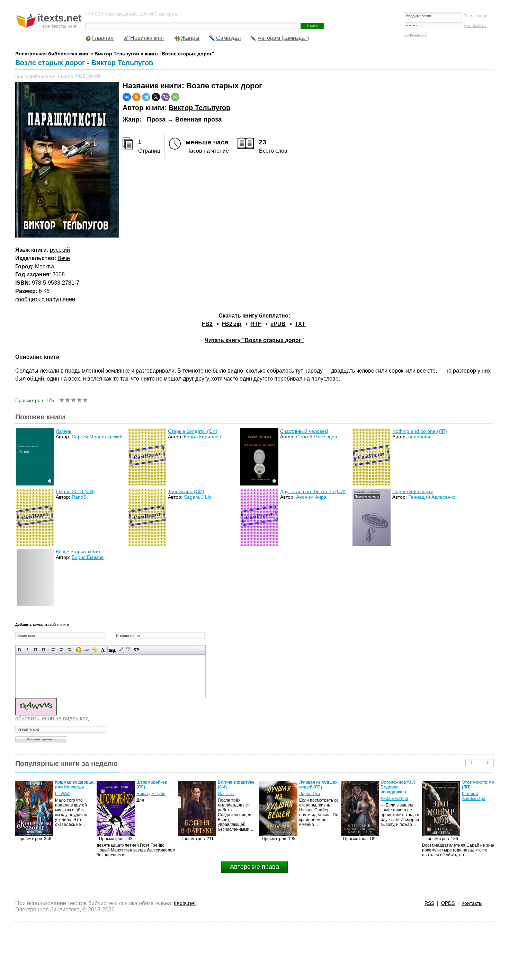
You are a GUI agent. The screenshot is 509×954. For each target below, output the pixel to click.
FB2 (207, 324)
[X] (156, 97)
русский (60, 250)
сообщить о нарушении (45, 299)
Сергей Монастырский (97, 436)
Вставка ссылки (87, 649)
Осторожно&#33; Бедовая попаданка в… (316, 787)
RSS (429, 903)
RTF (255, 324)
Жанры (190, 38)
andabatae (420, 436)
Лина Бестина (313, 798)
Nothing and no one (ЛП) (419, 431)
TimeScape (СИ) (186, 491)
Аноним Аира (311, 497)
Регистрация (476, 16)
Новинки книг (147, 38)
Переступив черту (412, 491)
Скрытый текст (112, 649)
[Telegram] (146, 97)
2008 (58, 274)
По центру (61, 649)
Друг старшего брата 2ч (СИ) (313, 491)
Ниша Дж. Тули (69, 793)
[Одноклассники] (136, 97)
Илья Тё (144, 793)
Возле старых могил (78, 551)
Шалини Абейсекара (392, 796)
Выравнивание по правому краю (69, 649)
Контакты (472, 903)
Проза (156, 119)
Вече (63, 258)
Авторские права (254, 866)
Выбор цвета (103, 649)
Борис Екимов (88, 557)
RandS (79, 497)
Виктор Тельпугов (199, 108)
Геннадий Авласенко (431, 497)
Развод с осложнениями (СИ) (477, 787)
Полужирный (20, 649)
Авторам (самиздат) (283, 38)
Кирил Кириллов (202, 436)
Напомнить (475, 25)
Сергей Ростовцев (316, 436)
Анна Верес (473, 798)
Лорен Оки (228, 793)
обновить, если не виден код (52, 718)
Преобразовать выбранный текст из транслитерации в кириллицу (128, 649)
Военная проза (198, 119)
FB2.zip (231, 324)
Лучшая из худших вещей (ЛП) (237, 785)
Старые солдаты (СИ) (192, 431)
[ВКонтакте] (127, 97)
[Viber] (165, 97)
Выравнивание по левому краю (53, 649)
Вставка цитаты (120, 649)
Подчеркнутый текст (35, 649)
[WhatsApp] (175, 97)
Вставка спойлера (136, 649)
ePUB (278, 324)
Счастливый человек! (304, 431)
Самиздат (228, 38)
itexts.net (185, 903)
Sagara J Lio (198, 497)
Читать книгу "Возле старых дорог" (254, 340)
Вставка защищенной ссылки (95, 649)
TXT (300, 324)
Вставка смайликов (79, 649)
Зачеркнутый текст (43, 649)
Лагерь (63, 431)
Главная (103, 38)
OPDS (448, 903)
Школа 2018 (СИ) (75, 491)
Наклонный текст (28, 649)
